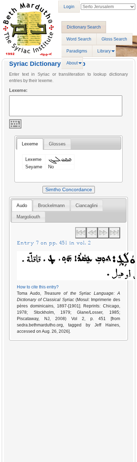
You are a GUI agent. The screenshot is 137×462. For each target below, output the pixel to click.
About (72, 63)
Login (69, 6)
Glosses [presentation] (57, 143)
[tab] (30, 144)
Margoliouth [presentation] (28, 216)
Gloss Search (114, 39)
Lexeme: (18, 90)
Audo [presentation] (22, 205)
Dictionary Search (84, 27)
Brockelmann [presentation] (51, 205)
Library (104, 51)
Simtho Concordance (68, 189)
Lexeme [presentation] (30, 143)
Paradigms (76, 51)
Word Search (78, 39)
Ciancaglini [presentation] (87, 205)
